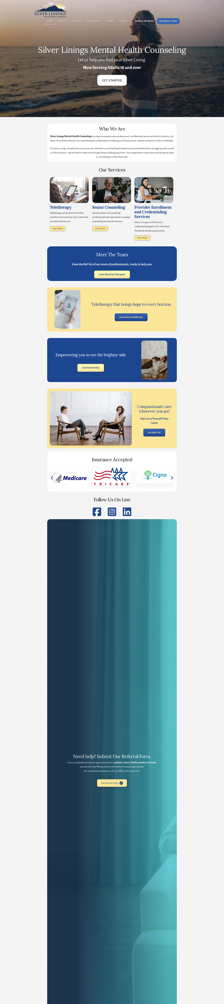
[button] (52, 478)
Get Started (112, 80)
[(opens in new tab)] (153, 202)
